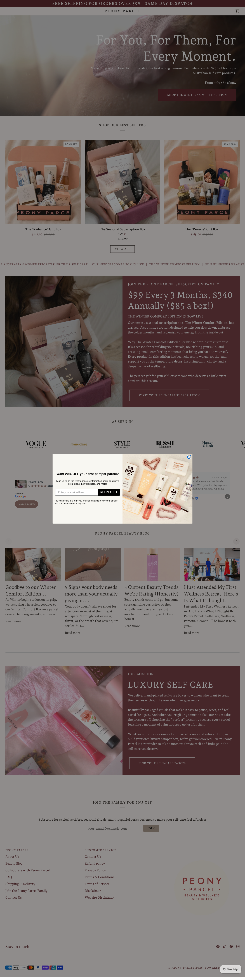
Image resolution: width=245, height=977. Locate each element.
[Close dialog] (189, 457)
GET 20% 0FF (109, 492)
